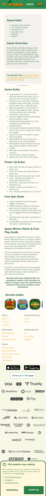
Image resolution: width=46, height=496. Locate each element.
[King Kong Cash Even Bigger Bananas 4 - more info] (13, 307)
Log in (29, 4)
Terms (26, 318)
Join (39, 4)
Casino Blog (28, 336)
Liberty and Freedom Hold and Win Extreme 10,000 (23, 76)
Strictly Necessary (13, 477)
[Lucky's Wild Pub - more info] (38, 307)
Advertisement (11, 483)
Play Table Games (9, 351)
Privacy (27, 322)
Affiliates (27, 339)
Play (23, 306)
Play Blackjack (7, 360)
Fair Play (5, 336)
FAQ (25, 333)
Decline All (12, 490)
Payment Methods (9, 339)
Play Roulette (7, 357)
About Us (5, 318)
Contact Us (6, 322)
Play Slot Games (8, 347)
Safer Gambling (8, 333)
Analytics (9, 480)
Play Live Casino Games (11, 354)
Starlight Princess (18, 79)
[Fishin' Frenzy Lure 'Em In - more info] (26, 307)
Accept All (34, 490)
